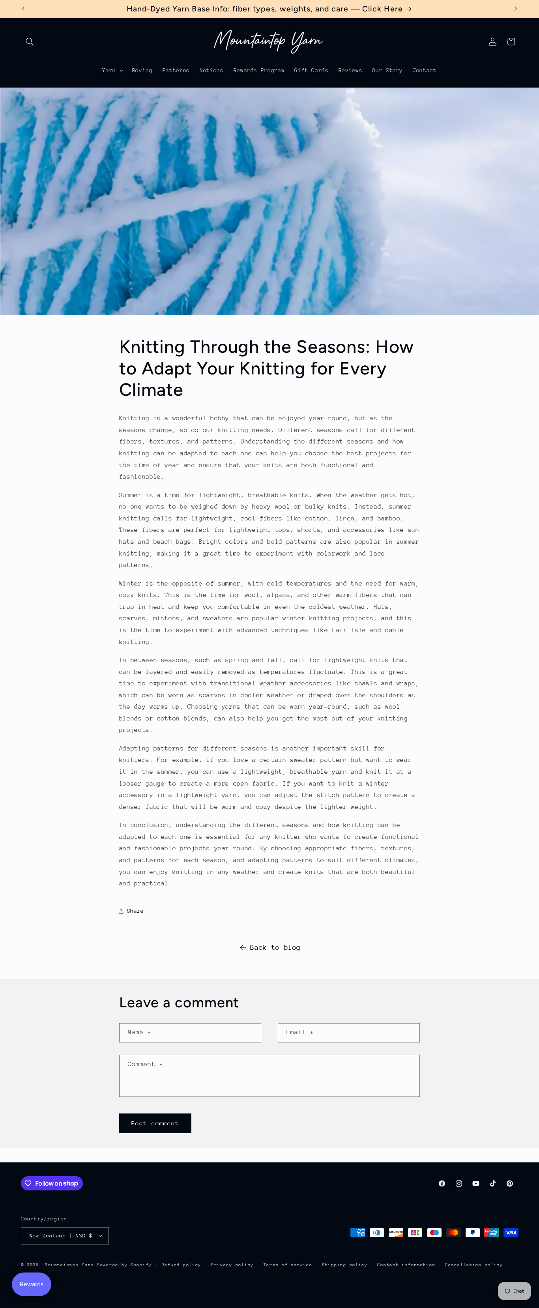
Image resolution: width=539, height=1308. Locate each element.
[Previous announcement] (23, 9)
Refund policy (182, 1264)
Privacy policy (232, 1264)
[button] (30, 41)
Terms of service (288, 1264)
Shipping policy (345, 1264)
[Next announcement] (515, 9)
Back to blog (275, 947)
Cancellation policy (474, 1264)
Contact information (406, 1264)
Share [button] (135, 911)
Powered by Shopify (124, 1264)
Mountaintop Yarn (69, 1264)
